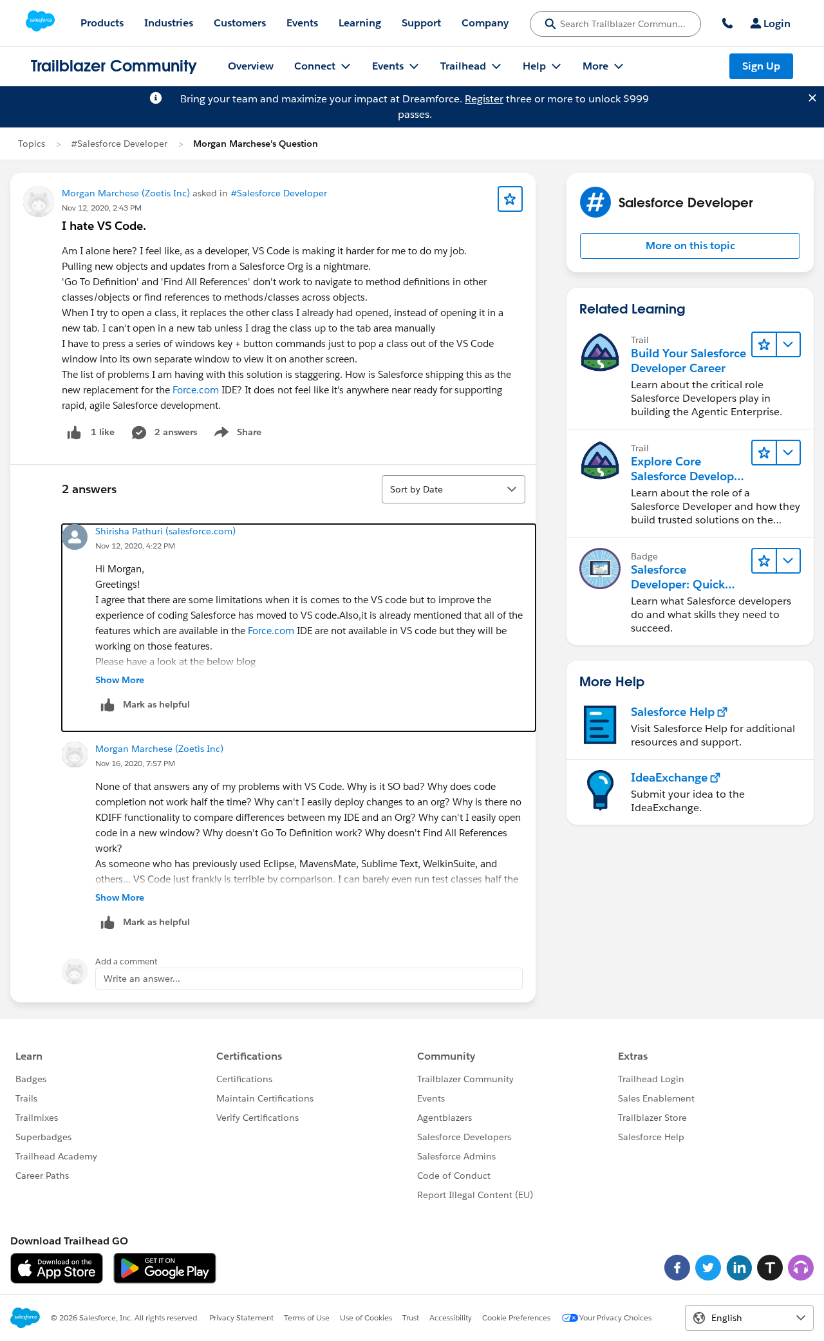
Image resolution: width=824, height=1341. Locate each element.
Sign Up (761, 66)
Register (484, 99)
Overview (251, 66)
